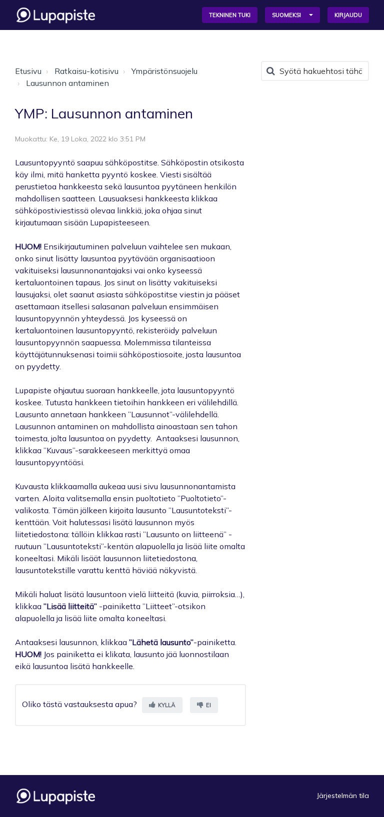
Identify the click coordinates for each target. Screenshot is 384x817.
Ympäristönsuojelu (165, 71)
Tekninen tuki (229, 14)
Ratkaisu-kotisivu (86, 71)
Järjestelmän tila (343, 795)
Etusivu (28, 71)
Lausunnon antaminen (67, 83)
